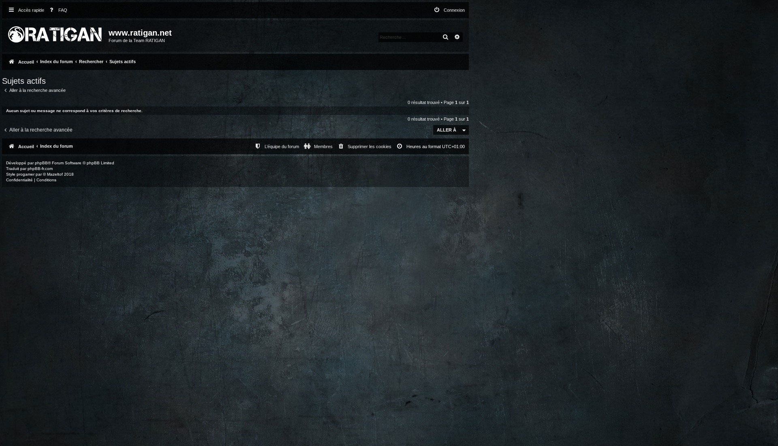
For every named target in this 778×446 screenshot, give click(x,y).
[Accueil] (56, 32)
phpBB (41, 163)
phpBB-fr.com (40, 168)
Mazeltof (55, 174)
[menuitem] (56, 10)
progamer (25, 174)
